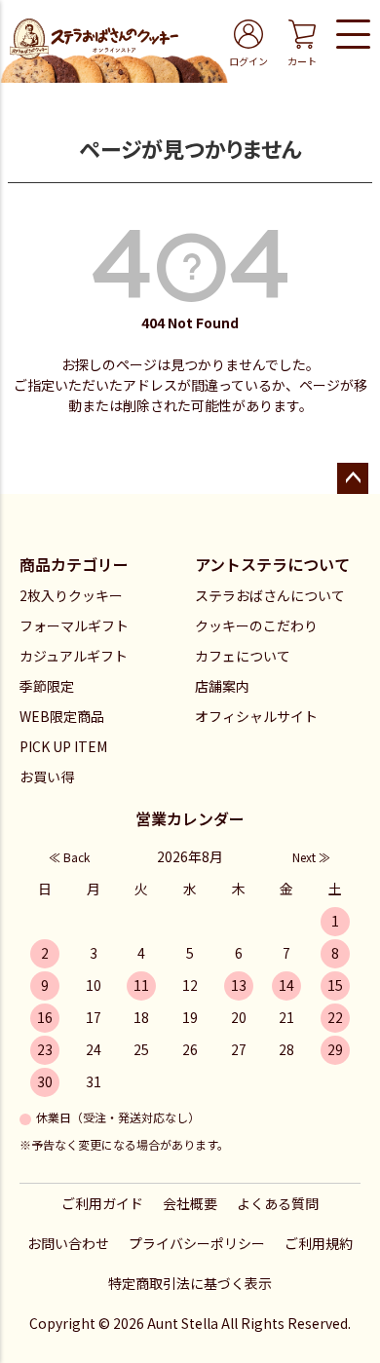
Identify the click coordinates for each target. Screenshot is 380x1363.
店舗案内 (222, 686)
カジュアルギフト (73, 655)
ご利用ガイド (102, 1203)
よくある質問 (278, 1203)
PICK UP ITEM (63, 746)
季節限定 (46, 686)
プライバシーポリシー (197, 1243)
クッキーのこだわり (256, 625)
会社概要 (190, 1203)
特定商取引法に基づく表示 (190, 1283)
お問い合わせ (68, 1243)
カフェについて (242, 655)
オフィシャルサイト (256, 716)
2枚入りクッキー (71, 595)
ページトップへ (352, 478)
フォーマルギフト (74, 625)
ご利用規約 (319, 1243)
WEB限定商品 (61, 716)
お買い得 (46, 776)
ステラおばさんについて (270, 595)
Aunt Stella (182, 1323)
